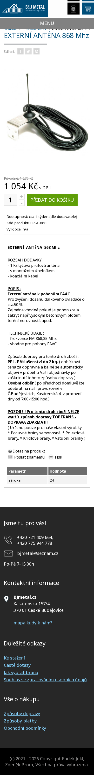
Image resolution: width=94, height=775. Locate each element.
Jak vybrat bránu (21, 672)
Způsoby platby (20, 721)
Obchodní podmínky (25, 728)
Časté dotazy (17, 665)
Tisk (58, 457)
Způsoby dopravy (22, 713)
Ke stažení (14, 658)
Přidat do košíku (52, 200)
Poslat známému (29, 457)
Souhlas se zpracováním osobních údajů (45, 680)
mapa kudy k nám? (32, 623)
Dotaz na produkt (29, 451)
